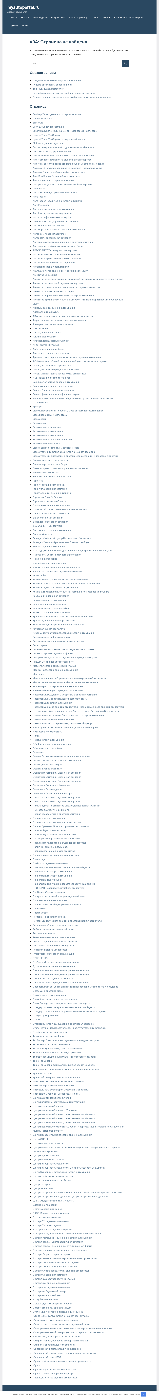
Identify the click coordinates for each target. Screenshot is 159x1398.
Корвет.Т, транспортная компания (51, 612)
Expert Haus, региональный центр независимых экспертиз (65, 130)
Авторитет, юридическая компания (52, 237)
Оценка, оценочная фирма (47, 764)
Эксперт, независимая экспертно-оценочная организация (65, 1258)
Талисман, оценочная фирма (49, 1036)
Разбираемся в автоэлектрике (128, 17)
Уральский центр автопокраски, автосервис (57, 1077)
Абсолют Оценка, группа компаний (52, 151)
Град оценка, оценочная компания (52, 505)
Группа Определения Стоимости (51, 513)
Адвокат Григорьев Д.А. (46, 311)
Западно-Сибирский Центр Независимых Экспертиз (62, 538)
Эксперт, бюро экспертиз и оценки (52, 1254)
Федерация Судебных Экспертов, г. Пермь (56, 1093)
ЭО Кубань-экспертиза (45, 1299)
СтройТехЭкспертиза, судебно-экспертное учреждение (64, 1023)
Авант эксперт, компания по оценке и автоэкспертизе (62, 159)
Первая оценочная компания (49, 818)
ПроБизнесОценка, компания (49, 892)
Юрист (36, 1365)
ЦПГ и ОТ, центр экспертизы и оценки (53, 1200)
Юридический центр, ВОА (47, 1357)
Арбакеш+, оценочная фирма (49, 348)
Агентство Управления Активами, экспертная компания (63, 295)
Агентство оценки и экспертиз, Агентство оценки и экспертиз (66, 287)
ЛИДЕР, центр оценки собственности (53, 661)
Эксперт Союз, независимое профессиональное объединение (67, 1233)
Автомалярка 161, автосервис (49, 225)
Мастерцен (39, 673)
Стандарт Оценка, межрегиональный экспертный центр (64, 1007)
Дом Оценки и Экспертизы (47, 525)
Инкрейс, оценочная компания (49, 562)
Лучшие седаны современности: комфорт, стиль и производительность (72, 97)
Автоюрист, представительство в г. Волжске (57, 258)
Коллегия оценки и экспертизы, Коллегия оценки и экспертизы (67, 583)
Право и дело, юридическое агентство (54, 850)
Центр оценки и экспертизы (48, 1143)
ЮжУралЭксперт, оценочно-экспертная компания (60, 1340)
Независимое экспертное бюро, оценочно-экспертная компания (68, 715)
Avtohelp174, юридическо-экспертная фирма (57, 114)
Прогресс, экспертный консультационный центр (59, 896)
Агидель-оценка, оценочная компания (54, 307)
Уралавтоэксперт (42, 1073)
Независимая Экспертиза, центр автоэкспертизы (60, 698)
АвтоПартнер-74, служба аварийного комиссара (59, 229)
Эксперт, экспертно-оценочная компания (55, 1266)
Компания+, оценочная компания (51, 595)
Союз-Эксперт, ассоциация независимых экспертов (61, 1003)
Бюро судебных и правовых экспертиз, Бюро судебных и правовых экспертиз (75, 455)
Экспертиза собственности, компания (54, 1278)
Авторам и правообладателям (49, 233)
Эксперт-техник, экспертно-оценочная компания (60, 1250)
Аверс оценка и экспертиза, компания (53, 180)
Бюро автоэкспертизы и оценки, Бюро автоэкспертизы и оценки (68, 410)
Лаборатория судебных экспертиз (51, 636)
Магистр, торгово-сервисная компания (54, 665)
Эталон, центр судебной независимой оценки (58, 1311)
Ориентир (38, 752)
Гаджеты (13, 25)
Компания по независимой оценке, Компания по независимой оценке (71, 591)
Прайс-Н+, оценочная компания (50, 863)
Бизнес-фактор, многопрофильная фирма (56, 394)
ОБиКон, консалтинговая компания (52, 743)
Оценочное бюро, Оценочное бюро (52, 793)
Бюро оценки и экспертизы (47, 443)
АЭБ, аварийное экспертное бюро (51, 377)
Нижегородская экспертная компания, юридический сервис (65, 727)
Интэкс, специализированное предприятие (56, 567)
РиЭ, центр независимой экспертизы (53, 945)
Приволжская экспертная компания (52, 871)
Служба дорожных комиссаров (50, 994)
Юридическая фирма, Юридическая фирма (57, 1348)
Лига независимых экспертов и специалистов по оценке (64, 649)
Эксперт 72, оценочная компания (51, 1221)
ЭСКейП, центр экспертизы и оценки (53, 1303)
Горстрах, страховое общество (50, 501)
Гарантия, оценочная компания (50, 488)
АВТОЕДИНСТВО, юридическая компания (56, 221)
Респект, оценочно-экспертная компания (55, 941)
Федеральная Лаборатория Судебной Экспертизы (61, 1089)
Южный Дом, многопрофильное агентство (56, 1336)
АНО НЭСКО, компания (46, 344)
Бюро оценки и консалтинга (48, 427)
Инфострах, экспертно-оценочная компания (57, 571)
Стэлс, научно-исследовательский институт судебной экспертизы (69, 1027)
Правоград (39, 859)
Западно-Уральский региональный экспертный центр (62, 542)
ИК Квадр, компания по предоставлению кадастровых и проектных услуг (73, 550)
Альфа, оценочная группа (47, 332)
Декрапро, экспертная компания (50, 521)
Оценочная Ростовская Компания (51, 785)
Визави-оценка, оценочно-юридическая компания (60, 468)
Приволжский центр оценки (48, 879)
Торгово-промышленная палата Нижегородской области (64, 1056)
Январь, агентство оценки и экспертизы (55, 1377)
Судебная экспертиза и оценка (50, 1031)
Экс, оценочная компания (47, 1217)
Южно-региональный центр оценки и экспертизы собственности (68, 1332)
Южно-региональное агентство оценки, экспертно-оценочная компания (72, 1328)
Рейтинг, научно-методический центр (53, 929)
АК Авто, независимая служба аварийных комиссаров (63, 316)
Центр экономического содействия (52, 1180)
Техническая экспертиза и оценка (51, 1044)
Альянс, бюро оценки (44, 336)
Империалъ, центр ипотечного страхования (57, 554)
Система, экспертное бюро (48, 990)
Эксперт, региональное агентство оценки (56, 1262)
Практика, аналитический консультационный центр (61, 867)
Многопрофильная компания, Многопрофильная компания (65, 682)
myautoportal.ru (23, 7)
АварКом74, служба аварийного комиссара (56, 176)
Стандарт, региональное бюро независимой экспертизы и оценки (69, 1011)
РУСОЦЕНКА (40, 957)
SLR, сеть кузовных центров (48, 143)
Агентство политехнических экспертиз (54, 291)
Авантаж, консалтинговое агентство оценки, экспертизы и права (68, 163)
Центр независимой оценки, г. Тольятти (55, 1110)
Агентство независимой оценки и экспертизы (58, 283)
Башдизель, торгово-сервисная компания (56, 381)
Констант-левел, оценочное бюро (51, 608)
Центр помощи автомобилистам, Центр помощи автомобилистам (69, 1167)
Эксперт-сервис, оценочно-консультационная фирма (62, 1245)
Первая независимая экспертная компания (56, 813)
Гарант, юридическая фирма (48, 484)
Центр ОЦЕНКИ (41, 1139)
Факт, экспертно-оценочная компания (53, 1085)
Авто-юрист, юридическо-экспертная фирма (57, 200)
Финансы (26, 25)
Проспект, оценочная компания (50, 900)
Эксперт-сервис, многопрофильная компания (58, 1241)
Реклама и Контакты (44, 933)
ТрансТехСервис (42, 1060)
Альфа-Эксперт (41, 328)
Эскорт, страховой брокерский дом (52, 1307)
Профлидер (39, 908)
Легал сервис (40, 645)
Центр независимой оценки (48, 1106)
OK (144, 1394)
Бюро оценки (40, 418)
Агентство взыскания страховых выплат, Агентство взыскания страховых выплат (78, 278)
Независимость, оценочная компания (53, 719)
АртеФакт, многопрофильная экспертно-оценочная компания (67, 357)
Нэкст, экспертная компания (48, 739)
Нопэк (36, 735)
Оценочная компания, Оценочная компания (57, 772)
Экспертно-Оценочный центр (49, 1291)
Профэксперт (40, 912)
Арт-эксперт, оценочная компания (52, 353)
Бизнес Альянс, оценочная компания (53, 385)
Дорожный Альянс (43, 534)
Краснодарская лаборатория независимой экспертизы (63, 616)
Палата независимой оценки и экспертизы (56, 797)
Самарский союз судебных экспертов (53, 978)
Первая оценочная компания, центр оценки (57, 822)
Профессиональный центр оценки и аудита (57, 904)
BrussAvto (38, 122)
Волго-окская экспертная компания (52, 476)
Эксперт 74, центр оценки (47, 1225)
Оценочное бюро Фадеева (47, 789)
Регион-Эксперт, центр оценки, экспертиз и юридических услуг (67, 920)
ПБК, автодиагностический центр (51, 809)
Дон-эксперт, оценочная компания (52, 530)
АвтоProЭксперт (42, 204)
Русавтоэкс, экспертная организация (53, 953)
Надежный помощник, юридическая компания (58, 690)
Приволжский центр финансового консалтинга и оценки (64, 883)
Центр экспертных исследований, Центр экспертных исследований (70, 1196)
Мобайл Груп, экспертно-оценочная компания (58, 686)
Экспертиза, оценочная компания (51, 1282)
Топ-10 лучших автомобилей (48, 88)
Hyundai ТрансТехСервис (46, 135)
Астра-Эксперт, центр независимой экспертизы (59, 373)
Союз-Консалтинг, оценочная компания (55, 999)
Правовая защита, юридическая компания (56, 855)
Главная (13, 17)
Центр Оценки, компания (46, 1155)
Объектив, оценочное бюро (48, 748)
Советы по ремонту (78, 17)
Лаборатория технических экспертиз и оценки (58, 641)
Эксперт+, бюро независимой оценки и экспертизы (61, 1270)
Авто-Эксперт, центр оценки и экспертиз (55, 192)
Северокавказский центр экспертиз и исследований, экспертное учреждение (75, 986)
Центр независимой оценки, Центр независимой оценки (64, 1114)
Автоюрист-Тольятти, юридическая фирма (56, 254)
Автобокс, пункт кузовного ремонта (52, 213)
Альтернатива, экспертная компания (53, 324)
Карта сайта (39, 575)
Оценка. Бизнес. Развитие (47, 768)
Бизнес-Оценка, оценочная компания (53, 390)
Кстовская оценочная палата (49, 628)
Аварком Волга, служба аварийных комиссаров (59, 172)
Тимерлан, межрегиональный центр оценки (57, 1052)
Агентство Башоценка (45, 274)
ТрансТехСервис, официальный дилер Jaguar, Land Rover (64, 1064)
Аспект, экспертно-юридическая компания (56, 369)
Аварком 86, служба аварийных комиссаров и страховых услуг (67, 167)
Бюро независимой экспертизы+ (51, 414)
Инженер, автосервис (45, 558)
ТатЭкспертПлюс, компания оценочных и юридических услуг (66, 1040)
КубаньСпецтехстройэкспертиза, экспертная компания (63, 632)
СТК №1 (37, 1019)
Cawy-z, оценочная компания (48, 126)
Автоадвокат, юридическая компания (53, 209)
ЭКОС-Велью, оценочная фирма (51, 1213)
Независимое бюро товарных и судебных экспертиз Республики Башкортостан (76, 711)
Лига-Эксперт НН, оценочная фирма (53, 653)
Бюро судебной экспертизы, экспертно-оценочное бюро (64, 451)
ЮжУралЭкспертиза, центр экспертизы (54, 1344)
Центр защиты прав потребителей (52, 1097)
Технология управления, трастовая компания (58, 1048)
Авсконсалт (39, 188)
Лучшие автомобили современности (53, 84)
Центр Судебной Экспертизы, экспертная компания (61, 1171)
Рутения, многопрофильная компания (54, 966)
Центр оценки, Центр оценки (48, 1159)
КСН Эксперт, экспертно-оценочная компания (58, 624)
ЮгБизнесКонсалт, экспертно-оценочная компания (61, 1315)
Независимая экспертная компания (52, 702)
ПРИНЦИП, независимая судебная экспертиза (58, 887)
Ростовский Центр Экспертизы (50, 949)
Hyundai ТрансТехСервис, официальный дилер (59, 139)
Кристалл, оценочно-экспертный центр (54, 620)
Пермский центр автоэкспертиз (50, 830)
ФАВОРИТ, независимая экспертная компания (58, 1081)
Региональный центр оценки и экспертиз (55, 925)
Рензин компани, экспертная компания (54, 937)
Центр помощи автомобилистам (51, 1163)
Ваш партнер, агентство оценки (50, 459)
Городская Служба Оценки (47, 497)
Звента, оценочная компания (49, 546)
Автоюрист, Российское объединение (54, 262)
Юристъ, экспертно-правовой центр (53, 1373)
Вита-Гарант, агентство (46, 472)
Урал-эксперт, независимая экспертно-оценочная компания (66, 1068)
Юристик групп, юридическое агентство (55, 1369)
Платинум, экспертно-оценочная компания (56, 838)
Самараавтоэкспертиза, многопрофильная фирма (61, 970)
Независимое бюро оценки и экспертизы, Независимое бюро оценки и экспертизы (78, 706)
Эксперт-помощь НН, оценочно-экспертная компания (62, 1237)
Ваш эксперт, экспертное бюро (50, 464)
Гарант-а (38, 480)
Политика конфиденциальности (50, 846)
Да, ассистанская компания (48, 517)
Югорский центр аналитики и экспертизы (55, 1320)
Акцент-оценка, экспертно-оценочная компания (59, 320)
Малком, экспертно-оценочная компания (55, 669)
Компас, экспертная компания (49, 599)
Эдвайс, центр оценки (45, 1204)
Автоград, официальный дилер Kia (52, 217)
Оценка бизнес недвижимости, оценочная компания (62, 756)
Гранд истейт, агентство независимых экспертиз (60, 509)
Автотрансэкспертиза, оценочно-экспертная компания (63, 241)
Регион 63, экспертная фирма (49, 916)
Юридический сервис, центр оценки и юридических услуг (64, 1352)
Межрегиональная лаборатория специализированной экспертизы (69, 678)
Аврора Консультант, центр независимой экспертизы (62, 184)
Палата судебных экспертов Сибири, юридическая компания (66, 805)
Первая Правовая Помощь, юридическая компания (61, 826)
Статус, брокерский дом (46, 1015)
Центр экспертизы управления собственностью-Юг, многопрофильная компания (77, 1192)
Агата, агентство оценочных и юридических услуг (60, 270)
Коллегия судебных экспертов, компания (55, 587)
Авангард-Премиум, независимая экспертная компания (63, 155)
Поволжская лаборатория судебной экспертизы (59, 842)
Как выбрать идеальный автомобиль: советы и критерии (64, 92)
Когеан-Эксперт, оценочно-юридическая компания (61, 579)
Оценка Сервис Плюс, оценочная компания (57, 760)
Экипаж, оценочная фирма (47, 1208)
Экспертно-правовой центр (48, 1295)
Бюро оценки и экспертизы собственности (56, 447)
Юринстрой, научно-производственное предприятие (62, 1361)
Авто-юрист (39, 196)
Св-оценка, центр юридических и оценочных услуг (61, 982)
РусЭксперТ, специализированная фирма (56, 962)
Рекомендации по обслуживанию (49, 17)
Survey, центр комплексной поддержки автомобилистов (63, 147)
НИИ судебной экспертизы (47, 731)
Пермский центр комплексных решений (55, 834)
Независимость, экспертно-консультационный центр (62, 723)
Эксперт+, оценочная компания (50, 1274)
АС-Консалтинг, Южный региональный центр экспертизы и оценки (70, 361)
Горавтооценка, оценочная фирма (52, 492)
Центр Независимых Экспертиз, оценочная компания (62, 1134)
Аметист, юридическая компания (51, 340)
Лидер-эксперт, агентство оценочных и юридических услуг (65, 657)
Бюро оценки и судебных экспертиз (52, 439)
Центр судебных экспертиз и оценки (53, 1176)
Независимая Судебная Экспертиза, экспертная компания (65, 694)
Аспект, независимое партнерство (52, 365)
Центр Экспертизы (43, 1188)
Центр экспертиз (42, 1184)
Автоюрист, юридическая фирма (51, 266)
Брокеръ (37, 406)
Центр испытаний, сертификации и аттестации (59, 1101)
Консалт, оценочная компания (49, 604)
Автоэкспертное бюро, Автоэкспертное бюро (58, 246)
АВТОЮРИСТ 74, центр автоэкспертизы (55, 250)
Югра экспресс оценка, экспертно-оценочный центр (61, 1324)
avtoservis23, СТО (42, 118)
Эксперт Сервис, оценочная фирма (52, 1229)
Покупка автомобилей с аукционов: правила (57, 80)
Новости (25, 17)
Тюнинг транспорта (100, 17)
